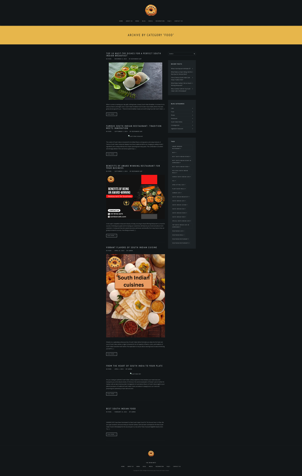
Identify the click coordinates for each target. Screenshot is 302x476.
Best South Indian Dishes (180, 156)
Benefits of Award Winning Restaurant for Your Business (133, 166)
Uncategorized (175, 125)
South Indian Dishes (176, 122)
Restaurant (174, 118)
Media (151, 21)
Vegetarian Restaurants (180, 243)
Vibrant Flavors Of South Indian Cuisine (131, 247)
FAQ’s (169, 21)
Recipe (173, 115)
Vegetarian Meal (177, 235)
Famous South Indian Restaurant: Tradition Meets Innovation (134, 127)
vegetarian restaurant (177, 129)
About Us (129, 21)
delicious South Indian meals (180, 171)
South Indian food (178, 217)
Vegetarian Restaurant (180, 239)
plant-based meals (178, 189)
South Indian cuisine (179, 205)
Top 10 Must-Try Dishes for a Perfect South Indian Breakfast (133, 54)
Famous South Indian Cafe (181, 176)
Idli (173, 180)
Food (110, 59)
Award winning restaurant (177, 147)
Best (173, 152)
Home (121, 21)
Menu (137, 21)
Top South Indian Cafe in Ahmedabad (180, 226)
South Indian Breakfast (180, 197)
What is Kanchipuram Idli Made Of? (180, 68)
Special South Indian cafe (181, 221)
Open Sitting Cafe (178, 184)
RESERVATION (160, 21)
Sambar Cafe (176, 193)
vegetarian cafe (177, 231)
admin (131, 250)
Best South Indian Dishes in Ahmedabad (181, 161)
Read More (111, 114)
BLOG (144, 21)
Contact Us (178, 21)
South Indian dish (178, 209)
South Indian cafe (178, 201)
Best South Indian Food (121, 408)
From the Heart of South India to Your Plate (134, 365)
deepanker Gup (136, 59)
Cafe (172, 108)
